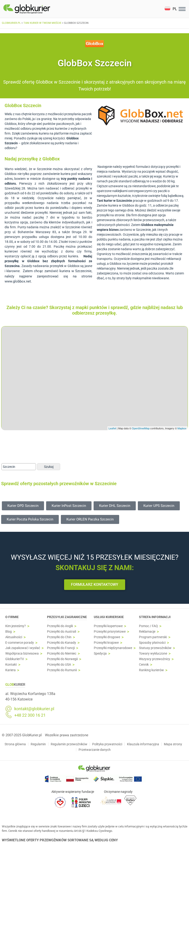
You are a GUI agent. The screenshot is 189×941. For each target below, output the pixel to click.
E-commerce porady (19, 642)
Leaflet (112, 428)
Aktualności (13, 637)
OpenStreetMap (141, 428)
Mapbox (181, 428)
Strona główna (15, 744)
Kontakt (11, 664)
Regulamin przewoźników (69, 744)
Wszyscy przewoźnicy (154, 659)
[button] (171, 9)
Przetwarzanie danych (95, 749)
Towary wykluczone (153, 653)
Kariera (10, 670)
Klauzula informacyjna (143, 744)
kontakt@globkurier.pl (34, 709)
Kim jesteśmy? (15, 626)
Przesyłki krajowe (106, 642)
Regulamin (38, 744)
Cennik (144, 664)
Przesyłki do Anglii (60, 626)
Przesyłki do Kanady (61, 642)
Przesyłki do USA (59, 664)
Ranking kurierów (151, 670)
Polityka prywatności (107, 744)
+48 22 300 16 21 (30, 715)
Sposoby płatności (152, 642)
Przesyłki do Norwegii (62, 659)
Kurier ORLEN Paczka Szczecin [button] (90, 519)
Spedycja (100, 653)
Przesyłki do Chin (59, 637)
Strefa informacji (155, 617)
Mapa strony (173, 744)
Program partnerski (153, 637)
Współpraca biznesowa (22, 653)
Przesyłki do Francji (61, 648)
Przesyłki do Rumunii (62, 670)
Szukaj (48, 467)
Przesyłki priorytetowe (110, 631)
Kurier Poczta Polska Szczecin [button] (30, 519)
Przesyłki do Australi (61, 631)
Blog (8, 631)
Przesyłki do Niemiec (61, 653)
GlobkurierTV (14, 659)
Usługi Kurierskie (109, 617)
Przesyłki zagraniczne (67, 617)
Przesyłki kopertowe (108, 626)
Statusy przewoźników (155, 648)
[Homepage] (37, 9)
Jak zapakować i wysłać (22, 648)
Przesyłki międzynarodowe (113, 648)
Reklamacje (147, 631)
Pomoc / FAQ (148, 626)
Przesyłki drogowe (107, 637)
